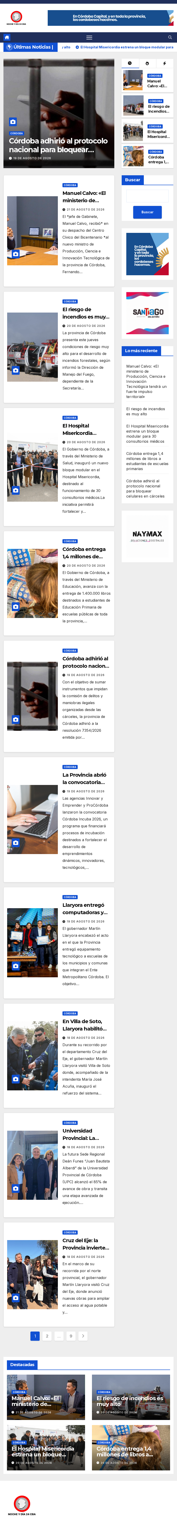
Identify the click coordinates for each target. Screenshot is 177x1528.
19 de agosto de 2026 (86, 675)
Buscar (132, 179)
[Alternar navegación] (89, 37)
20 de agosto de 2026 (86, 326)
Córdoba (16, 133)
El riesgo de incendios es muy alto (159, 111)
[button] (170, 37)
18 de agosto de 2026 (86, 1037)
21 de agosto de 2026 (32, 158)
